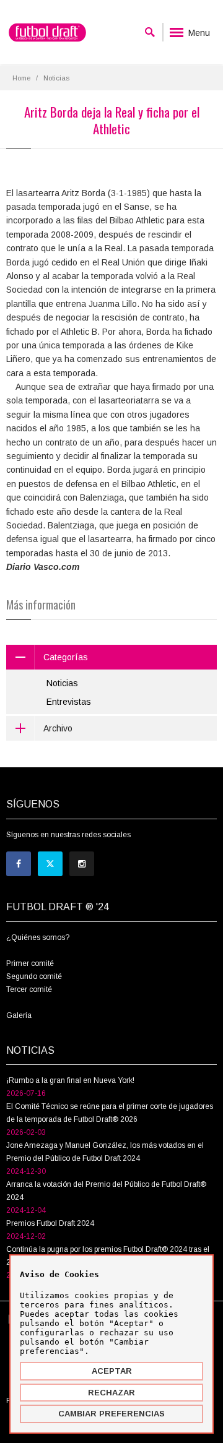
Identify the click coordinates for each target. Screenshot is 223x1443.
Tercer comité (29, 989)
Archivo (57, 728)
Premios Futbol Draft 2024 (50, 1223)
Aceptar (112, 1371)
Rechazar (111, 1392)
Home (21, 78)
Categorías (65, 657)
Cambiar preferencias (111, 1413)
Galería (19, 1015)
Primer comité (30, 963)
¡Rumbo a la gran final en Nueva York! (70, 1080)
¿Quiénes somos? (37, 937)
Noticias (62, 683)
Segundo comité (34, 976)
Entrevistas (68, 702)
